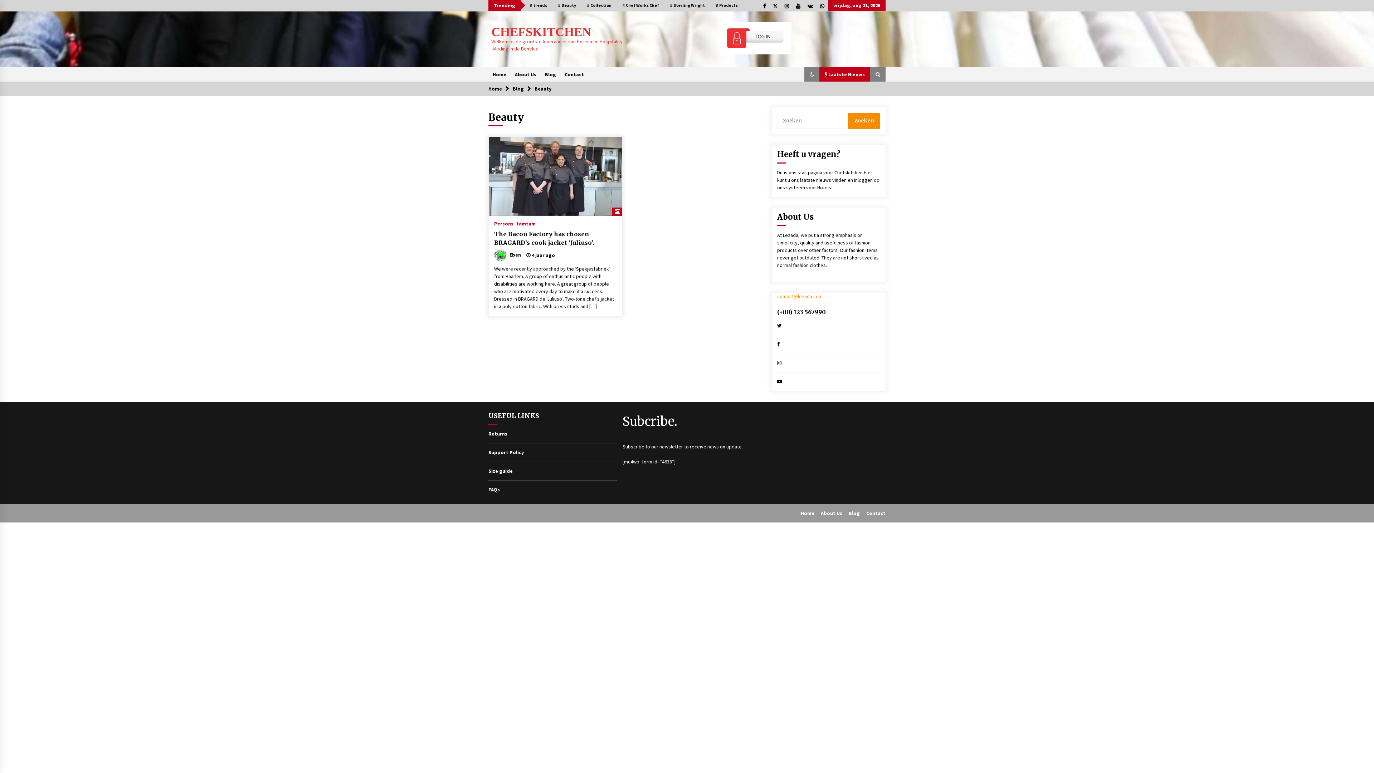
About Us (525, 74)
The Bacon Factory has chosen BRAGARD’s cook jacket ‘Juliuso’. (544, 238)
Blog (550, 74)
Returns (497, 434)
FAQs (494, 489)
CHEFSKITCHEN (541, 32)
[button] (811, 74)
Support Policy (506, 452)
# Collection (599, 5)
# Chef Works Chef (640, 5)
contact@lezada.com (800, 296)
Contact (574, 74)
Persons (503, 223)
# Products (727, 5)
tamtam (526, 223)
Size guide (500, 471)
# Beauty (567, 5)
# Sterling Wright (687, 5)
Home (499, 74)
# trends (538, 5)
